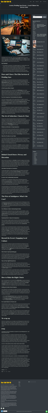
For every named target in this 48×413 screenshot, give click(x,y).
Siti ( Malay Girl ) (39, 110)
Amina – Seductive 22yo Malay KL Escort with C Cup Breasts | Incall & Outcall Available (41, 35)
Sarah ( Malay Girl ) (40, 132)
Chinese (35, 154)
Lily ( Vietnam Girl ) (40, 135)
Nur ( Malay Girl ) (40, 107)
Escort (4, 371)
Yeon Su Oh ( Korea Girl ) (41, 129)
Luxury (6, 371)
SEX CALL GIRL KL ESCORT (24, 411)
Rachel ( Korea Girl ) (40, 84)
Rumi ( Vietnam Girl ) (40, 55)
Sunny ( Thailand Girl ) (40, 97)
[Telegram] (2, 411)
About (19, 384)
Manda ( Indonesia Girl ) (41, 138)
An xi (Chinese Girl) (40, 142)
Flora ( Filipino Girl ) (40, 58)
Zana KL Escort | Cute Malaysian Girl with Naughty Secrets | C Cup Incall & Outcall (41, 26)
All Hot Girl (35, 153)
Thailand (35, 162)
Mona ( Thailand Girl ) (40, 65)
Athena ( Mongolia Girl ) (41, 113)
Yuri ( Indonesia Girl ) (40, 104)
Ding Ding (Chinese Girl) (41, 41)
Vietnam (35, 163)
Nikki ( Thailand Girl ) (40, 90)
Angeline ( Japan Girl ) (40, 87)
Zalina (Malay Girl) (40, 68)
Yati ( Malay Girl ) (40, 123)
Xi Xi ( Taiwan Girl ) (40, 120)
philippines (35, 159)
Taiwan (35, 161)
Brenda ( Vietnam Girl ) (40, 75)
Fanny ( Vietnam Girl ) (40, 116)
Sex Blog (6, 369)
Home (19, 383)
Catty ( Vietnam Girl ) (40, 62)
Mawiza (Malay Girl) (40, 49)
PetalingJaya (9, 371)
